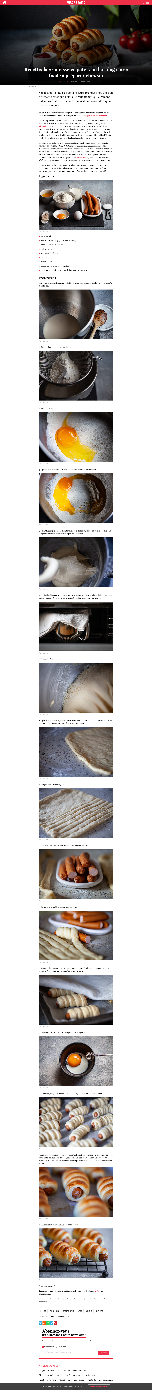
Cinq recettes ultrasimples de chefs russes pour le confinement (67, 1375)
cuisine (89, 1311)
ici (70, 1386)
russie (43, 1311)
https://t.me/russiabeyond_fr (97, 116)
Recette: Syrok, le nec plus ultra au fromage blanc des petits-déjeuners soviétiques (76, 1380)
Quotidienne (62, 1346)
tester (96, 1291)
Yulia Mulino (86, 81)
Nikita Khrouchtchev (60, 1317)
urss (80, 1311)
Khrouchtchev (45, 126)
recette (43, 1317)
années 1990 (82, 158)
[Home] (4, 2)
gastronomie (68, 1311)
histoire (99, 1311)
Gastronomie (64, 81)
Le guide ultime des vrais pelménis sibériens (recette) (63, 1371)
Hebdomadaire (49, 1346)
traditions (54, 1311)
